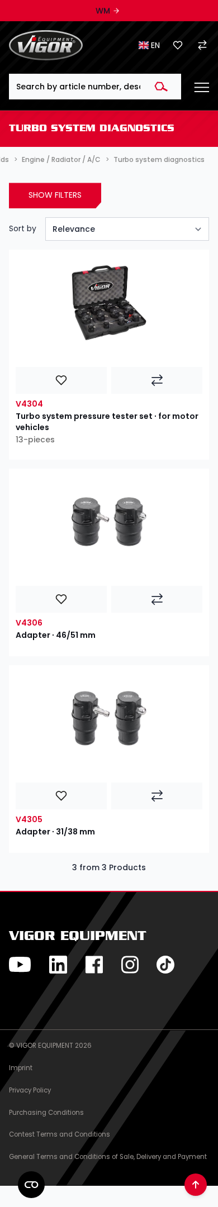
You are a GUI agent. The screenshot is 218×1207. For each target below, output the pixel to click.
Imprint (20, 1067)
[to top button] (195, 1184)
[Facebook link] (94, 965)
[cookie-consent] (31, 1184)
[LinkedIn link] (58, 965)
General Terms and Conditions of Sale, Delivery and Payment (108, 1156)
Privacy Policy (30, 1090)
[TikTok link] (165, 965)
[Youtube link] (20, 964)
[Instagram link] (130, 965)
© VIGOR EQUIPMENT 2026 (50, 1045)
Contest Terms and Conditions (59, 1134)
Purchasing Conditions (46, 1112)
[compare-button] (156, 380)
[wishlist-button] (61, 380)
